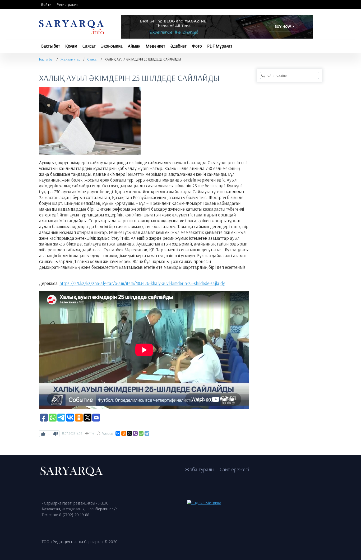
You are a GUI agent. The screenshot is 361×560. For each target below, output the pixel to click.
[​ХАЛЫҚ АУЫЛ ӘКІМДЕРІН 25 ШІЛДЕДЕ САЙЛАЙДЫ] (90, 121)
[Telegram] (147, 433)
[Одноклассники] (123, 433)
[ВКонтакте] (117, 433)
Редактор (107, 433)
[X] (129, 433)
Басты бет (46, 59)
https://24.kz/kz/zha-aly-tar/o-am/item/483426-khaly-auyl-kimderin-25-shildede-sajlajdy (142, 283)
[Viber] (135, 433)
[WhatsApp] (141, 433)
